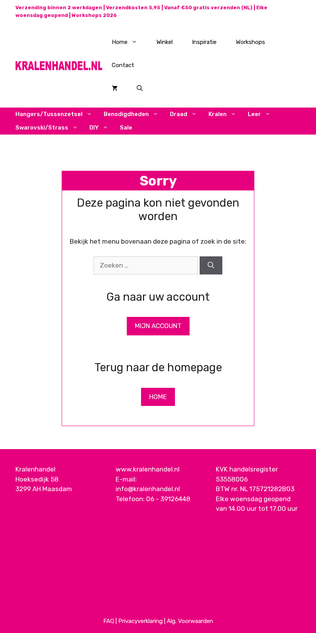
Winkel (164, 42)
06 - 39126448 (168, 499)
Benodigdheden (126, 114)
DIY (94, 127)
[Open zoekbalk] (139, 88)
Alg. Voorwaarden (190, 621)
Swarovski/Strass (41, 127)
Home (120, 42)
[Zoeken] (211, 265)
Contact (123, 65)
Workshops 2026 (94, 15)
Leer (254, 114)
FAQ (108, 621)
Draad (178, 114)
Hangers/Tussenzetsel (48, 114)
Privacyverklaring (140, 621)
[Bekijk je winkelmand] (114, 88)
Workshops (250, 42)
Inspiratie (204, 42)
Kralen (217, 114)
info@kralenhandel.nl (148, 489)
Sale (126, 127)
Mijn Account (158, 326)
